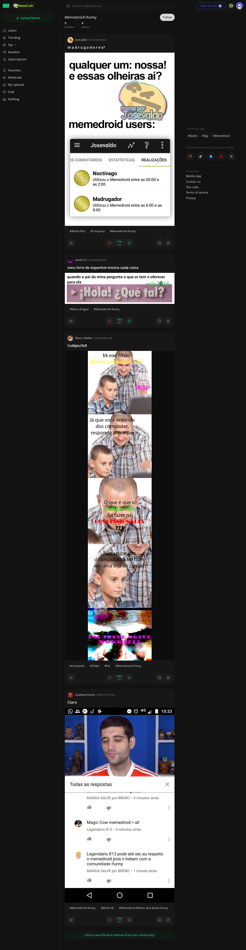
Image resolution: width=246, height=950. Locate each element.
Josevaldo (81, 39)
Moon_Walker (83, 338)
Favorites (14, 70)
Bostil (193, 136)
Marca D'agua (79, 309)
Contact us (193, 182)
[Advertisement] (213, 68)
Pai (108, 666)
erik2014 (80, 260)
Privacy (191, 198)
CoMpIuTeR (77, 345)
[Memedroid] (6, 6)
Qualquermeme (85, 694)
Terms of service (197, 192)
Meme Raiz (78, 231)
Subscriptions (17, 59)
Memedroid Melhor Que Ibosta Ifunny (144, 908)
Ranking (13, 99)
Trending (14, 38)
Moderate (15, 77)
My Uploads (16, 85)
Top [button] (11, 45)
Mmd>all (108, 908)
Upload (30, 18)
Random (14, 52)
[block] (168, 243)
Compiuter (78, 666)
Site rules (192, 187)
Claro (72, 702)
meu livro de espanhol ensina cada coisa (103, 267)
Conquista (98, 231)
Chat (11, 92)
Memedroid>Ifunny (124, 231)
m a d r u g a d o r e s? (86, 47)
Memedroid (222, 136)
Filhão (95, 666)
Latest (12, 30)
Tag (206, 136)
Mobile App (193, 176)
